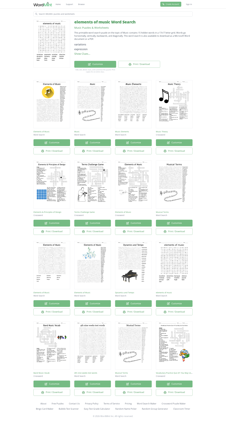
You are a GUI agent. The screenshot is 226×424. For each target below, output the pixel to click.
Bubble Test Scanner (69, 408)
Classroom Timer (181, 408)
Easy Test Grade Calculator (97, 408)
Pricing (128, 403)
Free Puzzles (58, 403)
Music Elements (122, 131)
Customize (97, 64)
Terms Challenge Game (84, 212)
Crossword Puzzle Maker (174, 403)
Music (77, 131)
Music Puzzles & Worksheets (91, 27)
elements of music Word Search (104, 22)
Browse (81, 4)
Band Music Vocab (41, 373)
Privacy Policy (91, 403)
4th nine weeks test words (85, 373)
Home (58, 4)
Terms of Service (112, 403)
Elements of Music (41, 131)
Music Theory (162, 131)
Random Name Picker (126, 408)
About (43, 403)
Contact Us (74, 403)
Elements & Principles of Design (47, 212)
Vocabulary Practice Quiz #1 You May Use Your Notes (179, 373)
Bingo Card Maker (44, 408)
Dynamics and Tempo (124, 292)
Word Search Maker (146, 403)
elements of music (164, 292)
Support (69, 4)
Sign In (189, 4)
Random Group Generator (155, 408)
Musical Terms (162, 212)
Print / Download (141, 64)
